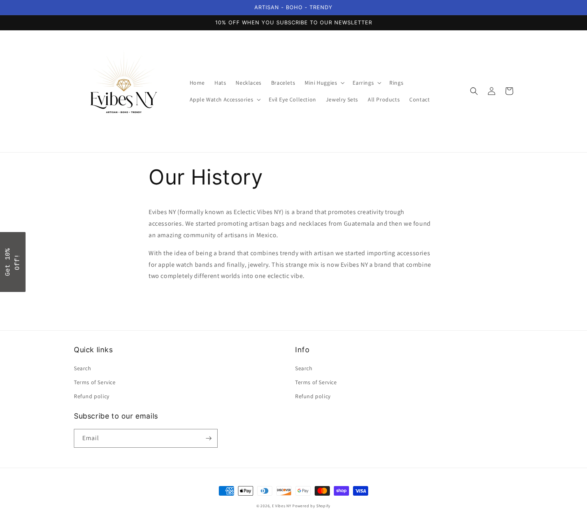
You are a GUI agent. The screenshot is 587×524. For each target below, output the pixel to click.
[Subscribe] (208, 438)
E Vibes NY (282, 505)
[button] (324, 82)
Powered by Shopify (311, 505)
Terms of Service (95, 382)
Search (82, 368)
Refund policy (91, 396)
